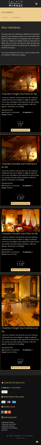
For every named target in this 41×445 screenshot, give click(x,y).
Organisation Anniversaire (8, 424)
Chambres (16, 17)
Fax (4, 392)
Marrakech (4, 430)
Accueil (4, 17)
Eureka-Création (20, 438)
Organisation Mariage (7, 422)
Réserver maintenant (21, 130)
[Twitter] (6, 412)
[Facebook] (2, 412)
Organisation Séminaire (8, 426)
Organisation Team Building (9, 428)
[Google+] (9, 412)
